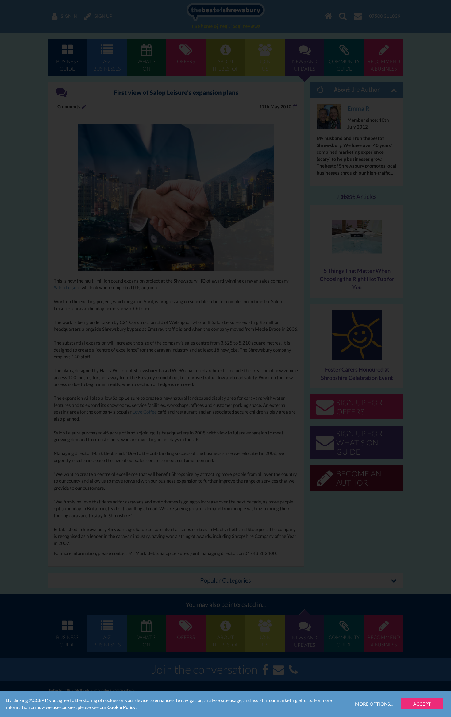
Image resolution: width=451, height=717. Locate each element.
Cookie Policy (121, 707)
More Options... (374, 704)
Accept (422, 704)
